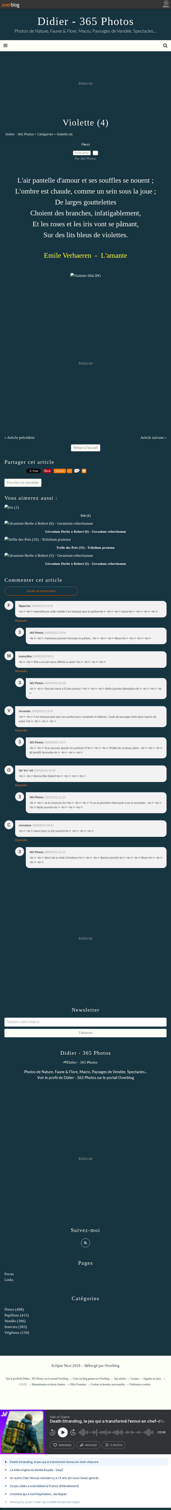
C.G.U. (23, 1384)
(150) (16, 1333)
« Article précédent (19, 437)
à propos (116, 1445)
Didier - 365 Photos (85, 21)
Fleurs (85, 144)
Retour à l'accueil (86, 448)
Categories (45, 134)
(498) (14, 1309)
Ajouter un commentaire (41, 591)
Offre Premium (78, 1384)
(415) (16, 1315)
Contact (135, 1378)
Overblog (112, 1366)
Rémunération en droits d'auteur (48, 1384)
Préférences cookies (140, 1384)
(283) (15, 1327)
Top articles (120, 1378)
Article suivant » (153, 437)
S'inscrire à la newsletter (23, 482)
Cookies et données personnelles (108, 1384)
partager (91, 1445)
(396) (15, 1321)
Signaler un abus (152, 1378)
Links (8, 1280)
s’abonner (65, 1445)
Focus (9, 1274)
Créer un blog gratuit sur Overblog (91, 1378)
